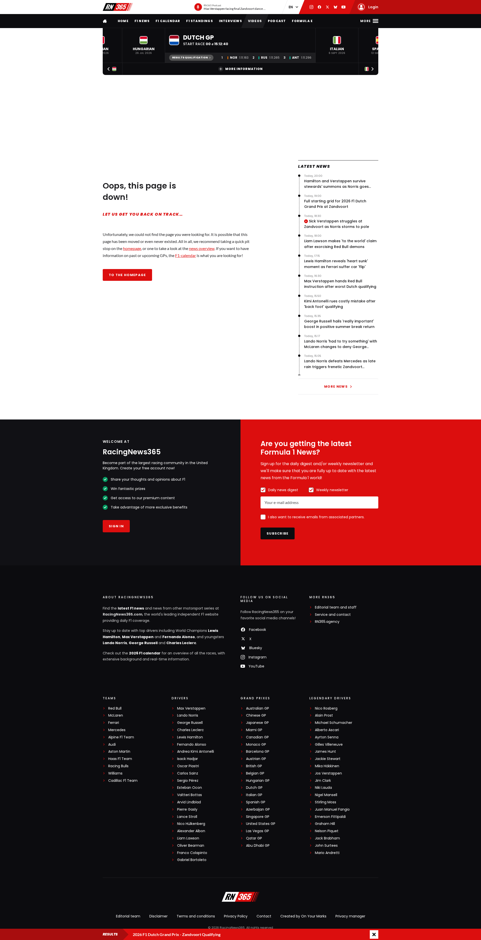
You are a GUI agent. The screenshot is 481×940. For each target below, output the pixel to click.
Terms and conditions (196, 916)
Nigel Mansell (326, 795)
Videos (255, 21)
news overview (201, 248)
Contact (264, 916)
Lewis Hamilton (190, 737)
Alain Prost (324, 715)
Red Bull (115, 708)
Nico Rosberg (326, 708)
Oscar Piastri (188, 766)
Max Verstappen (138, 636)
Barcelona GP (257, 751)
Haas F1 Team (120, 759)
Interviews (230, 21)
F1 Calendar (168, 21)
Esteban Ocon (189, 788)
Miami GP (254, 730)
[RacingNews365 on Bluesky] (335, 7)
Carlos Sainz (187, 773)
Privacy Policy (236, 916)
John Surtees (326, 845)
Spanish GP (255, 802)
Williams (115, 773)
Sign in (116, 526)
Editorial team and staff (335, 607)
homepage (132, 248)
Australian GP (257, 708)
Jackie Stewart (327, 759)
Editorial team (128, 916)
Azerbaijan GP (258, 809)
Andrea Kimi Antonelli (195, 751)
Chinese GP (256, 715)
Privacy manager (350, 916)
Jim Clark (323, 781)
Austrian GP (256, 759)
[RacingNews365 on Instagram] (311, 7)
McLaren (115, 715)
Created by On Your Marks (303, 916)
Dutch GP (254, 788)
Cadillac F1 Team (123, 781)
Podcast (277, 21)
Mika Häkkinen (327, 766)
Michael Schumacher (333, 723)
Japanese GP (257, 723)
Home (123, 21)
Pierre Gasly (187, 809)
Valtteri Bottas (189, 795)
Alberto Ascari (327, 730)
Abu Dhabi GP (258, 845)
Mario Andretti (327, 853)
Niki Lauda (323, 788)
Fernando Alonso (178, 636)
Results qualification (190, 57)
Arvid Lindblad (189, 802)
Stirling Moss (325, 802)
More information (244, 69)
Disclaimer (158, 916)
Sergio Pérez (187, 781)
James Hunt (325, 751)
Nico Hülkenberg (191, 824)
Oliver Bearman (190, 845)
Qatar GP (254, 838)
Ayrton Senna (326, 737)
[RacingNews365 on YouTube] (343, 7)
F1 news (142, 21)
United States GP (260, 824)
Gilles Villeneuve (329, 744)
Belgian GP (255, 773)
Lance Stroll (187, 817)
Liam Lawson (188, 838)
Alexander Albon (191, 831)
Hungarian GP (258, 781)
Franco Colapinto (192, 853)
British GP (254, 766)
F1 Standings (199, 21)
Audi (112, 744)
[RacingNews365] (118, 7)
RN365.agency (327, 622)
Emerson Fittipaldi (330, 817)
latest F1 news (131, 608)
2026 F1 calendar (145, 653)
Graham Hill (325, 824)
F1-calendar (185, 255)
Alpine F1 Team (121, 737)
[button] (143, 45)
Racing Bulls (118, 766)
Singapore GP (257, 817)
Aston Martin (119, 751)
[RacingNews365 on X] (327, 7)
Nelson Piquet (326, 831)
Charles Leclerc (181, 642)
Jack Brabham (327, 838)
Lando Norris (115, 642)
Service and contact (333, 615)
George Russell (143, 642)
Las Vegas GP (257, 831)
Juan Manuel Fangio (332, 809)
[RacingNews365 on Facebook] (319, 7)
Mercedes (117, 730)
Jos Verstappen (328, 773)
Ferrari (113, 723)
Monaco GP (256, 744)
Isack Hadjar (187, 759)
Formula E (302, 21)
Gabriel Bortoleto (191, 860)
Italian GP (254, 795)
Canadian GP (257, 737)
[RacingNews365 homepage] (105, 21)
